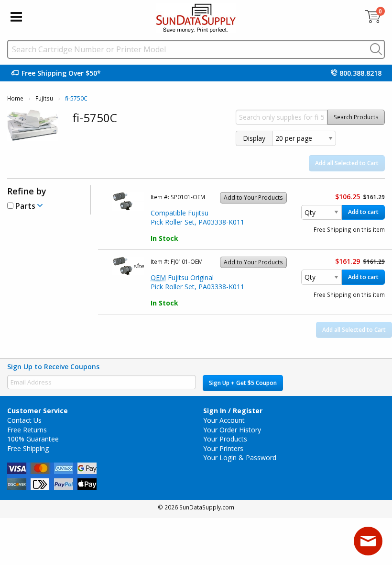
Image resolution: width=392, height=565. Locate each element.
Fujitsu (44, 98)
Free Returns (27, 429)
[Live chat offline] (368, 541)
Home (15, 98)
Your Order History (232, 429)
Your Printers (223, 448)
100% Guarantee (33, 438)
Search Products (356, 117)
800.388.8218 (360, 73)
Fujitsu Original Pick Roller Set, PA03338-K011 (197, 282)
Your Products (225, 438)
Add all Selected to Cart (347, 163)
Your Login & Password (239, 457)
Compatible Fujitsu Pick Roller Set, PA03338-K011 (197, 217)
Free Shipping (28, 448)
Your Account (224, 420)
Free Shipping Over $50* (61, 73)
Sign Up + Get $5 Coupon (243, 383)
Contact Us (24, 420)
